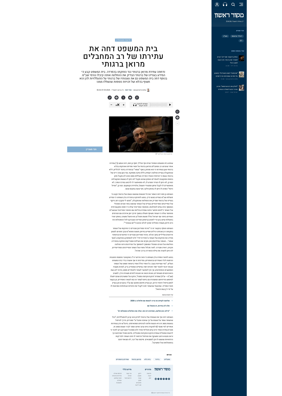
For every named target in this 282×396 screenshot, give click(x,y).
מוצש (139, 376)
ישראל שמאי (234, 92)
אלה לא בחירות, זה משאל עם (158, 305)
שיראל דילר (234, 66)
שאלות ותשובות (119, 381)
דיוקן (139, 373)
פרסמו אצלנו (118, 373)
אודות (129, 376)
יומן (150, 378)
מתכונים (138, 383)
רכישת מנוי (127, 378)
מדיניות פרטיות (117, 376)
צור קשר (128, 373)
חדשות (149, 373)
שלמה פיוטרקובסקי (232, 79)
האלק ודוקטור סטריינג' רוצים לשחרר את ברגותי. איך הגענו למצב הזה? (227, 60)
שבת (139, 378)
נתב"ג (225, 36)
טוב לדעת (138, 385)
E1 (241, 40)
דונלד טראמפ (237, 36)
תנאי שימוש (118, 378)
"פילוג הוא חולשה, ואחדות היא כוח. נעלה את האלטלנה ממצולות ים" (144, 311)
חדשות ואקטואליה (123, 40)
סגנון (139, 380)
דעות (149, 376)
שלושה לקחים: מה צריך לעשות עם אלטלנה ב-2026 (150, 300)
